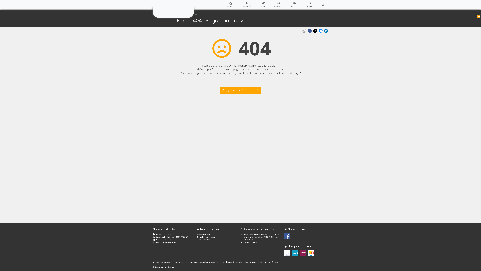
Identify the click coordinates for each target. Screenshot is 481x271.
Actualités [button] (246, 6)
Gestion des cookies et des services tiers (229, 262)
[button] (310, 31)
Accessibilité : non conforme (265, 262)
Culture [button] (294, 6)
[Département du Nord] (295, 253)
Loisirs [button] (310, 6)
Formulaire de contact (166, 242)
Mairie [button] (262, 6)
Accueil (230, 6)
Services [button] (278, 6)
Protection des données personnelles (191, 262)
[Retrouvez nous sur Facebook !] (287, 236)
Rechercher (322, 4)
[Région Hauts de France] (287, 253)
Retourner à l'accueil (240, 90)
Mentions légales (162, 262)
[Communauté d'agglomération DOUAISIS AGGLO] (303, 253)
